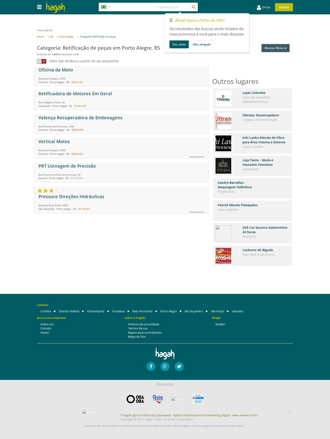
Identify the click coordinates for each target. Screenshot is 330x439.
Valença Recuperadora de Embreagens (80, 118)
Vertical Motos (54, 141)
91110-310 (77, 178)
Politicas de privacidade (143, 324)
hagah (55, 7)
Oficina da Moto (55, 70)
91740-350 (80, 106)
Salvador (238, 311)
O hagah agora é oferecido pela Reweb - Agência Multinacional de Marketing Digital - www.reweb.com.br (189, 415)
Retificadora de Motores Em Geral (75, 94)
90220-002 (77, 153)
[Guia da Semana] (158, 399)
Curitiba (45, 311)
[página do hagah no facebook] (150, 366)
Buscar (193, 7)
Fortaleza (118, 311)
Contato (45, 328)
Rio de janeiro (194, 311)
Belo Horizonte (142, 311)
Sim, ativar (179, 44)
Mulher (220, 324)
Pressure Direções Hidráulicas (71, 196)
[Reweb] (89, 412)
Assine (284, 7)
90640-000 (77, 129)
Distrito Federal (69, 311)
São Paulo (217, 311)
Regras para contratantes (145, 332)
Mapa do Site (136, 337)
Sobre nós (47, 324)
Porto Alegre (168, 311)
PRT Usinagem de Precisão (67, 166)
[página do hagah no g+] (165, 366)
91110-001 (84, 209)
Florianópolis (95, 311)
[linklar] (178, 399)
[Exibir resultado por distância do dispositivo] (41, 61)
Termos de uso (138, 328)
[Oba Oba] (135, 399)
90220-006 (77, 82)
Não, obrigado (202, 44)
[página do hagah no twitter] (179, 366)
